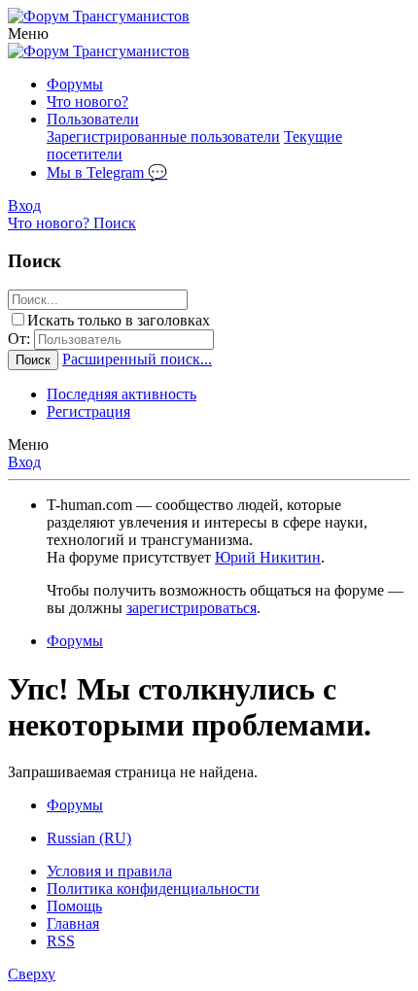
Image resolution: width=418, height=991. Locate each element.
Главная (73, 923)
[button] (28, 33)
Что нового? (87, 101)
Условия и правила (109, 871)
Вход (24, 462)
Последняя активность (121, 394)
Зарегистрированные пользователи (163, 136)
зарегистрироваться (191, 607)
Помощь (74, 906)
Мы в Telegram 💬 (107, 172)
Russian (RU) (89, 838)
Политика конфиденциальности (153, 888)
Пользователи (93, 119)
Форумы (75, 84)
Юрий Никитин (268, 557)
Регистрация (88, 411)
